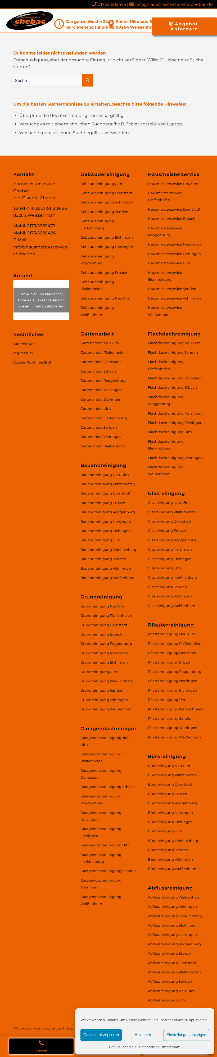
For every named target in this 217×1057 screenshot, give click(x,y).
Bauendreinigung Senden (103, 559)
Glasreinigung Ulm (164, 568)
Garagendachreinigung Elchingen (100, 832)
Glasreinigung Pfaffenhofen (172, 512)
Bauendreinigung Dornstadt (105, 493)
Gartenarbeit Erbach (98, 371)
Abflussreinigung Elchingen (172, 925)
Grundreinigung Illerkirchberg (106, 681)
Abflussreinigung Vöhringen (172, 906)
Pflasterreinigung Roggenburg (174, 671)
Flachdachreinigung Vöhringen (175, 458)
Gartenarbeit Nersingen (101, 390)
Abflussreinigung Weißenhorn (174, 897)
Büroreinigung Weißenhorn (172, 869)
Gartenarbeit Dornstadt (100, 362)
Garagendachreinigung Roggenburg (100, 799)
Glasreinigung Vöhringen (170, 596)
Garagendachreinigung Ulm (105, 845)
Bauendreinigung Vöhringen (105, 568)
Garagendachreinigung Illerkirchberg (100, 858)
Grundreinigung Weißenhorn (106, 709)
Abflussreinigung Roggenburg (174, 944)
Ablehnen (143, 1034)
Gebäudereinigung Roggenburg (97, 259)
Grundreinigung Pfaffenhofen (106, 615)
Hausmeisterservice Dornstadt (174, 209)
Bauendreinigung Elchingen (105, 531)
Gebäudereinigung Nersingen (106, 246)
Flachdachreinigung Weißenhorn (166, 470)
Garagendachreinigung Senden (108, 871)
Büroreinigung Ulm (165, 831)
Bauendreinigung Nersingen (105, 521)
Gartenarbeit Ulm (95, 408)
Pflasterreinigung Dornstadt (172, 653)
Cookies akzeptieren (101, 1034)
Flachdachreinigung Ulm (170, 432)
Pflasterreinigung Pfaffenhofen (174, 643)
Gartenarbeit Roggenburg (103, 380)
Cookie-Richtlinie (122, 1047)
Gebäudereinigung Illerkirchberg (97, 224)
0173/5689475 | (113, 4)
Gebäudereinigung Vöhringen (106, 202)
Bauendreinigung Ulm (100, 540)
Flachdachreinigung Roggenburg (166, 400)
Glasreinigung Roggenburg (172, 540)
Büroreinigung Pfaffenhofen (172, 775)
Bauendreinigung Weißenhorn (107, 577)
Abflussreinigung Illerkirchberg (175, 916)
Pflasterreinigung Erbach (170, 662)
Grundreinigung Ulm (98, 672)
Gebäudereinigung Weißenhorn (97, 310)
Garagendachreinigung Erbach (107, 786)
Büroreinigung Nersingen (170, 812)
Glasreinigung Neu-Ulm (169, 502)
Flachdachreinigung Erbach (172, 387)
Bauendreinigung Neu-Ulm (104, 475)
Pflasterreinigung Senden (170, 718)
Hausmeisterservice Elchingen (174, 254)
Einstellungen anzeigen (186, 1034)
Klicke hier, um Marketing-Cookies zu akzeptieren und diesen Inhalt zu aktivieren (41, 300)
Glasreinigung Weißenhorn (171, 606)
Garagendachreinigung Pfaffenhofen (100, 757)
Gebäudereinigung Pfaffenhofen (97, 285)
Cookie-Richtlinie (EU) (32, 362)
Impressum (171, 1047)
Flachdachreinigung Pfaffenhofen (166, 365)
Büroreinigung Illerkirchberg (173, 840)
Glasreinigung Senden (167, 587)
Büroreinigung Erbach (167, 794)
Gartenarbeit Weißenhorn (102, 446)
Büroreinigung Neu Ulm (169, 766)
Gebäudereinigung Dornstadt (106, 193)
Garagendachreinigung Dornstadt (100, 773)
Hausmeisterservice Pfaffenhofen (165, 196)
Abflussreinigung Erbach (169, 953)
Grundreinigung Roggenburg (106, 643)
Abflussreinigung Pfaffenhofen (174, 972)
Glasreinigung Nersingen (170, 549)
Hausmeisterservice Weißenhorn (165, 310)
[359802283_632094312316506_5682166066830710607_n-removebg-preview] (29, 21)
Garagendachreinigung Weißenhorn (100, 900)
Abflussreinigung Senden (170, 981)
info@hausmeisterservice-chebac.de (174, 4)
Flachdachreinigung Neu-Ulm (174, 343)
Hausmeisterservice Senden (172, 289)
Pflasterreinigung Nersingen (172, 681)
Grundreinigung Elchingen (104, 662)
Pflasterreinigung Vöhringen (172, 727)
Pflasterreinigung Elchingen (172, 690)
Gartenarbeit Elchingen (100, 399)
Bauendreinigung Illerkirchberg (108, 549)
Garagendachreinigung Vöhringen (100, 883)
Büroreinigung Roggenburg (172, 803)
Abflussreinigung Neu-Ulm (171, 991)
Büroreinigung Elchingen (170, 822)
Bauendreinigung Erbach (102, 503)
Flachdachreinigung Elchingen (175, 422)
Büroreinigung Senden (168, 850)
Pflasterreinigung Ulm (167, 699)
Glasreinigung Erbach (167, 530)
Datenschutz (149, 1047)
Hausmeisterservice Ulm (169, 263)
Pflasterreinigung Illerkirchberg (175, 709)
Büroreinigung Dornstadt (170, 784)
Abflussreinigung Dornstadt (172, 963)
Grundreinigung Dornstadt (103, 625)
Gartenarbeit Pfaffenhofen (103, 352)
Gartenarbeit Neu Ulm (99, 343)
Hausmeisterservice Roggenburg (165, 231)
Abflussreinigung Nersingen (172, 934)
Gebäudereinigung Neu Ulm (105, 298)
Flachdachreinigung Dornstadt (175, 378)
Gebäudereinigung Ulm (101, 184)
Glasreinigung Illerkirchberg (172, 577)
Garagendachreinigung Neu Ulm (105, 741)
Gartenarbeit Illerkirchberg (103, 418)
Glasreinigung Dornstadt (169, 521)
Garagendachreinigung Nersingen (100, 816)
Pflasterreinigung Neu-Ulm (171, 634)
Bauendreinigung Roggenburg (107, 512)
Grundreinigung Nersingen (104, 653)
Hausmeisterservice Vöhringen (174, 298)
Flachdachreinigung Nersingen (175, 413)
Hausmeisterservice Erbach (171, 218)
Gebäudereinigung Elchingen (106, 237)
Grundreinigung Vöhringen (104, 700)
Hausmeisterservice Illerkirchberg (165, 276)
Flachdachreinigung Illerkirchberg (166, 444)
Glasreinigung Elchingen (170, 559)
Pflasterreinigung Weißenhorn (174, 737)
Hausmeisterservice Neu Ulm (173, 184)
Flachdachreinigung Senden (173, 352)
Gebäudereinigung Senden (104, 212)
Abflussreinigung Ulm (167, 1000)
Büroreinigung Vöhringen (170, 859)
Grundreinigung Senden (101, 690)
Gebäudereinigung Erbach (103, 272)
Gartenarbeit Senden (98, 427)
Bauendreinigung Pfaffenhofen (107, 484)
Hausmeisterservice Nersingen (174, 244)
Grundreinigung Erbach (101, 634)
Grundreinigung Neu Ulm (102, 606)
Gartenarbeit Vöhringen (101, 436)
